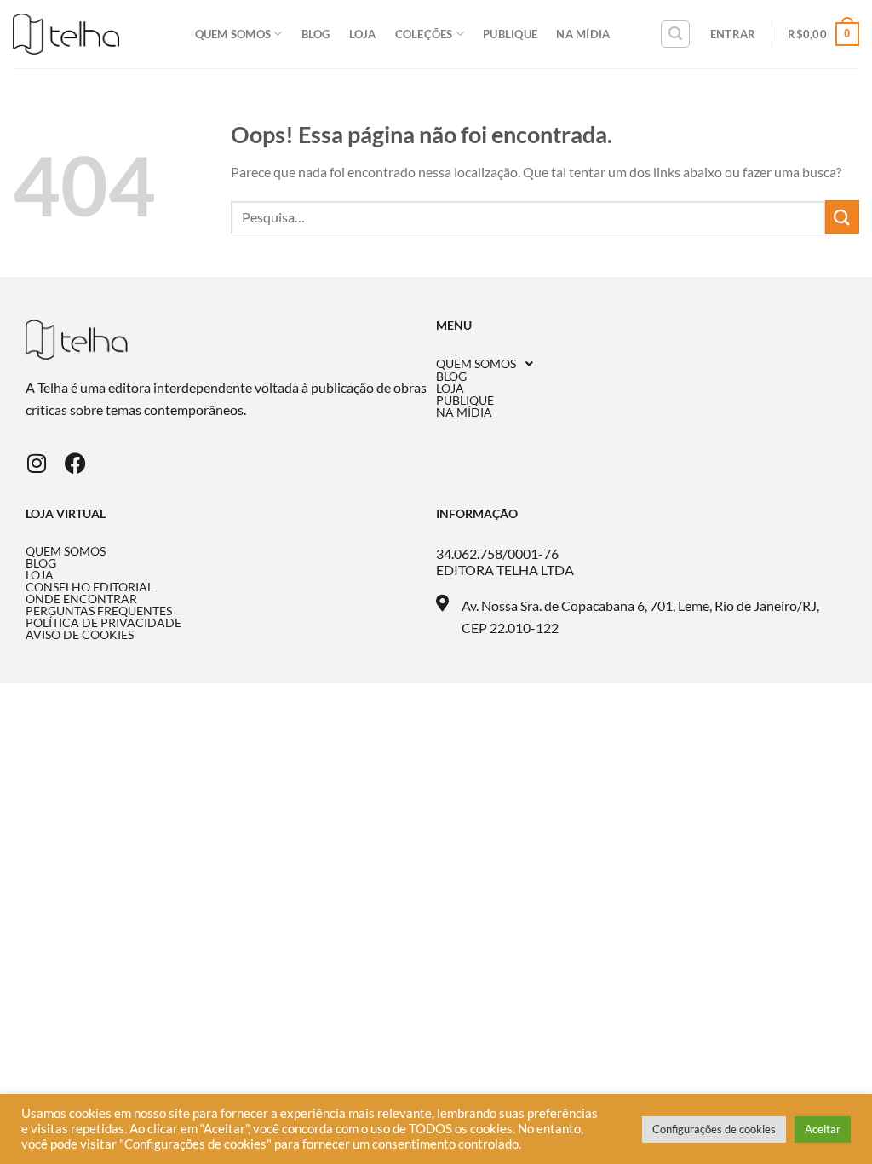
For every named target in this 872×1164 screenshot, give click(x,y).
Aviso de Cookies (80, 635)
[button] (641, 364)
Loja (362, 34)
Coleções (424, 34)
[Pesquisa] (675, 34)
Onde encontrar (81, 599)
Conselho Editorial (89, 587)
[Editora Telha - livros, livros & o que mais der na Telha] (66, 34)
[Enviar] (842, 216)
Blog (315, 34)
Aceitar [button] (822, 1129)
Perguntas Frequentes (99, 611)
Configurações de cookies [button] (714, 1129)
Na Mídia (583, 34)
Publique (510, 34)
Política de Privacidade (103, 623)
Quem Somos (233, 34)
